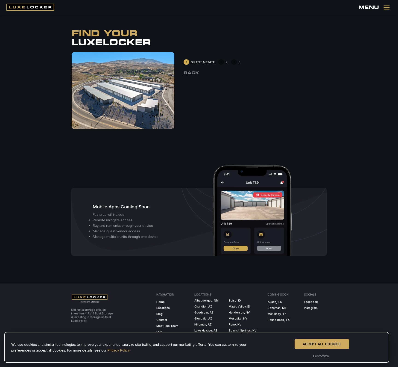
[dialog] (197, 347)
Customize (321, 356)
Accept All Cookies (322, 344)
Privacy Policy (118, 350)
